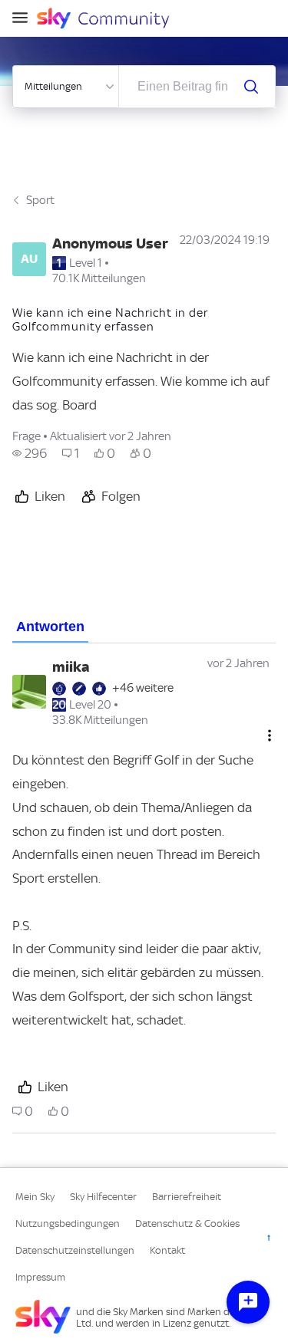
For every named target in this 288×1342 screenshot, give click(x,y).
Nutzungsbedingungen (67, 1223)
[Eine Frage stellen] (248, 1302)
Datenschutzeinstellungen (74, 1250)
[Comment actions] (269, 735)
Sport (40, 200)
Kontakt (167, 1250)
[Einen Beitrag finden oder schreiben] (251, 86)
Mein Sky (35, 1196)
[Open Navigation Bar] (24, 19)
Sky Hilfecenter (103, 1196)
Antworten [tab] (50, 626)
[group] (29, 453)
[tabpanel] (144, 888)
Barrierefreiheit (186, 1196)
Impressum (40, 1277)
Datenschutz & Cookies (187, 1223)
